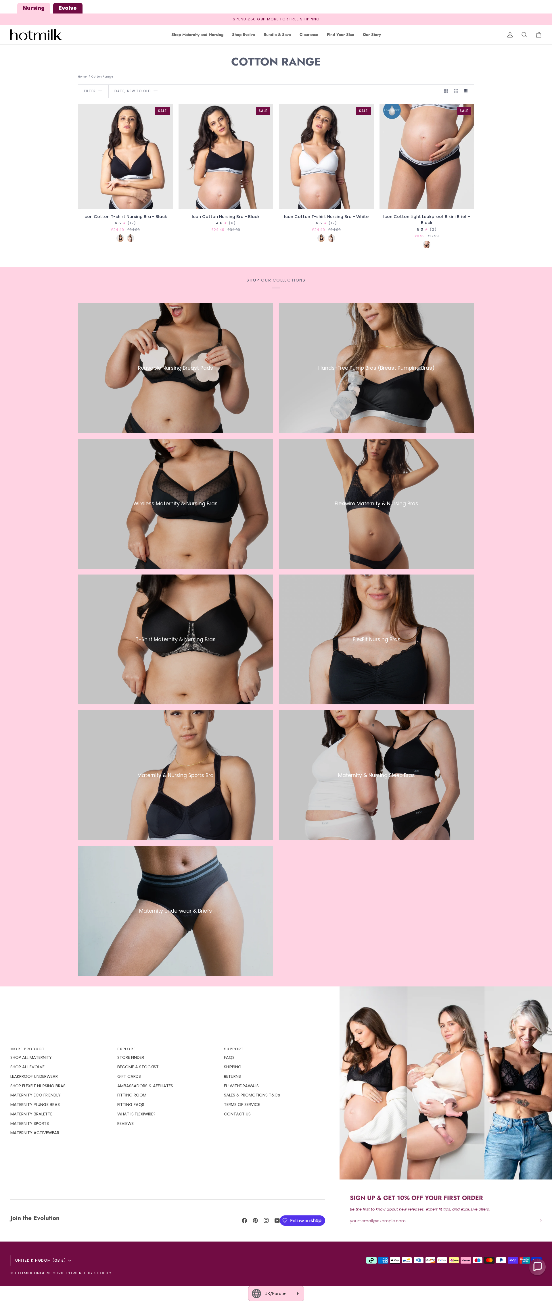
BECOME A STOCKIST (138, 1067)
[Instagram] (266, 1220)
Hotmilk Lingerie (33, 1273)
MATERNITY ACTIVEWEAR (34, 1133)
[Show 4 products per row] (467, 91)
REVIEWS (125, 1123)
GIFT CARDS (129, 1076)
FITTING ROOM (131, 1095)
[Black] (120, 238)
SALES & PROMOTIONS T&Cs (252, 1095)
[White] (130, 238)
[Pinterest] (255, 1220)
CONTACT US (237, 1114)
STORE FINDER (130, 1057)
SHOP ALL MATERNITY (31, 1057)
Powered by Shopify (89, 1273)
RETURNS (232, 1076)
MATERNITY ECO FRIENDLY (35, 1095)
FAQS (229, 1057)
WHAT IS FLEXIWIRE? (136, 1114)
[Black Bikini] (426, 244)
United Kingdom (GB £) (40, 1260)
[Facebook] (244, 1220)
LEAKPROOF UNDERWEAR (34, 1076)
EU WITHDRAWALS (241, 1086)
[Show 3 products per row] (456, 91)
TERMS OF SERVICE (242, 1104)
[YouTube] (277, 1220)
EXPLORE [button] (126, 1049)
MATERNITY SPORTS (29, 1123)
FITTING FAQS (130, 1104)
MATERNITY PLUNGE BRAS (35, 1104)
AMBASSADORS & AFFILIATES (145, 1086)
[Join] (537, 1220)
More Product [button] (27, 1049)
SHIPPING (232, 1067)
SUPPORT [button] (234, 1049)
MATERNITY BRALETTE (31, 1114)
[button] (197, 35)
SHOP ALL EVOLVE (27, 1067)
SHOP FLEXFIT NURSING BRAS (38, 1086)
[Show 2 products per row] (446, 91)
